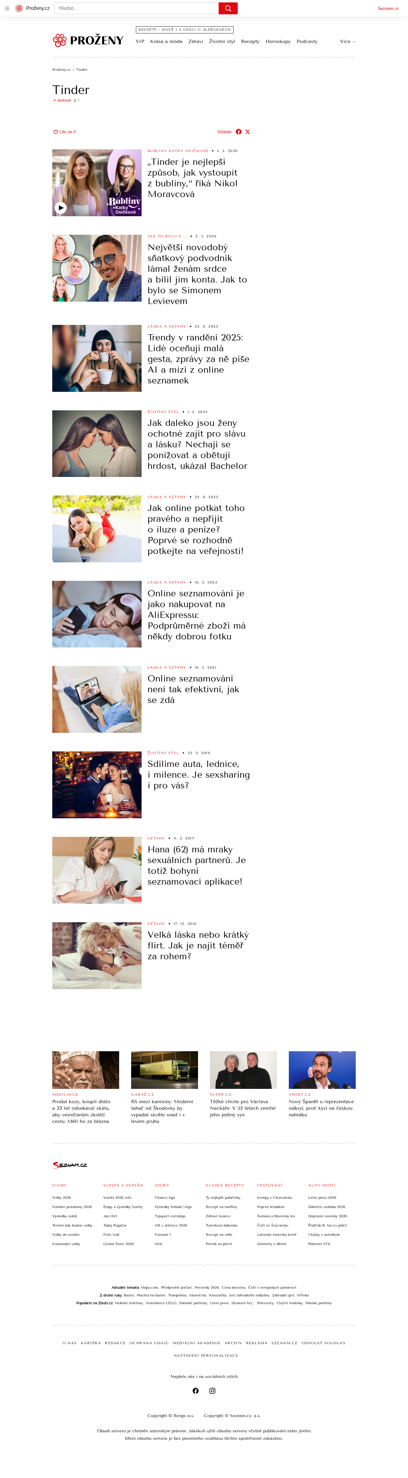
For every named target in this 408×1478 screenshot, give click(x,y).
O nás (69, 1343)
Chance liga (165, 1197)
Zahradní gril (283, 1295)
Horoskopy (278, 41)
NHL (159, 1244)
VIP (140, 41)
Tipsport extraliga (170, 1216)
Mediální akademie (197, 1343)
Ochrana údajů (149, 1343)
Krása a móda (166, 41)
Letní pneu (219, 1303)
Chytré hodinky (290, 1303)
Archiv (233, 1343)
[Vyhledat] (228, 8)
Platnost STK (319, 1244)
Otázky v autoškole (324, 1235)
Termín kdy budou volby (72, 1225)
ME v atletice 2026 (171, 1225)
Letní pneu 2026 (322, 1197)
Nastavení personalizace (206, 1355)
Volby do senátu (65, 1235)
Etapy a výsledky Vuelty (123, 1207)
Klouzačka (217, 1295)
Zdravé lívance (218, 1216)
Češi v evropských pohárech (272, 1287)
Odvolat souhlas (324, 1343)
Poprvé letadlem (270, 1207)
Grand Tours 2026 (118, 1244)
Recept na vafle (219, 1235)
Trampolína (177, 1295)
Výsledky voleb (64, 1216)
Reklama (257, 1343)
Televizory (265, 1303)
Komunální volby (66, 1244)
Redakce (115, 1343)
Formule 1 (163, 1235)
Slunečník (197, 1295)
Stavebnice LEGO (161, 1303)
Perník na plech (219, 1244)
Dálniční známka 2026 (326, 1207)
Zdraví (195, 41)
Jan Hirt (110, 1216)
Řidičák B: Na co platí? (327, 1225)
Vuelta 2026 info (117, 1197)
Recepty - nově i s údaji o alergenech (185, 30)
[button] (97, 182)
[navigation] (7, 8)
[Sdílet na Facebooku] (239, 132)
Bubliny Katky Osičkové (178, 151)
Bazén (129, 1295)
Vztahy (156, 838)
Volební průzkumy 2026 (72, 1207)
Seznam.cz (388, 8)
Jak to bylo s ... (167, 236)
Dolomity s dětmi (271, 1244)
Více (345, 41)
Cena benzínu (233, 1287)
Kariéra (91, 1343)
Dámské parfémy (193, 1303)
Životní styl (222, 41)
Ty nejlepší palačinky (223, 1197)
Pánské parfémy (319, 1303)
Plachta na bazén (151, 1295)
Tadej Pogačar (115, 1225)
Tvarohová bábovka (221, 1225)
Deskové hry (242, 1303)
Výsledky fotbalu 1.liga (173, 1207)
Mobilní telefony (129, 1303)
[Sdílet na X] (248, 132)
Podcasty (307, 41)
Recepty (250, 41)
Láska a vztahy (167, 326)
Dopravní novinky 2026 (327, 1216)
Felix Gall (111, 1235)
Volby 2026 (61, 1197)
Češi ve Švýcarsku (272, 1225)
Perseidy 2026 (207, 1287)
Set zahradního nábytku (249, 1295)
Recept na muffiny (221, 1207)
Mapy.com (149, 1287)
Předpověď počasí (176, 1287)
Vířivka (303, 1295)
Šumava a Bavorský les (276, 1216)
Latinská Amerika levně (277, 1235)
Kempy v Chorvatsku (274, 1197)
